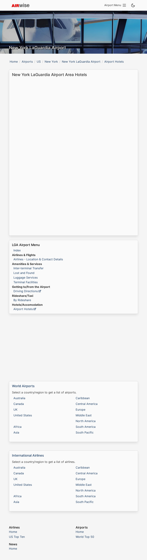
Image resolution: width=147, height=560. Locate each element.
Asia (16, 432)
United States (22, 415)
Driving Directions (25, 291)
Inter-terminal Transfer (28, 268)
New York (51, 61)
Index (17, 250)
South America (86, 426)
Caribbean (83, 398)
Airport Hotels (23, 309)
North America (86, 421)
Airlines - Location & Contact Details (38, 259)
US (39, 61)
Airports (27, 61)
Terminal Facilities (25, 282)
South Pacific (85, 432)
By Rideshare (22, 300)
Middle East (84, 415)
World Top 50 (85, 537)
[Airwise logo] (20, 5)
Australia (19, 398)
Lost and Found (23, 273)
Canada (18, 404)
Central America (87, 404)
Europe (80, 409)
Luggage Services (25, 277)
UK (15, 409)
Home (14, 61)
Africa (17, 426)
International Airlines (28, 455)
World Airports (23, 386)
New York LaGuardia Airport (81, 61)
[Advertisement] (73, 347)
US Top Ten (17, 537)
